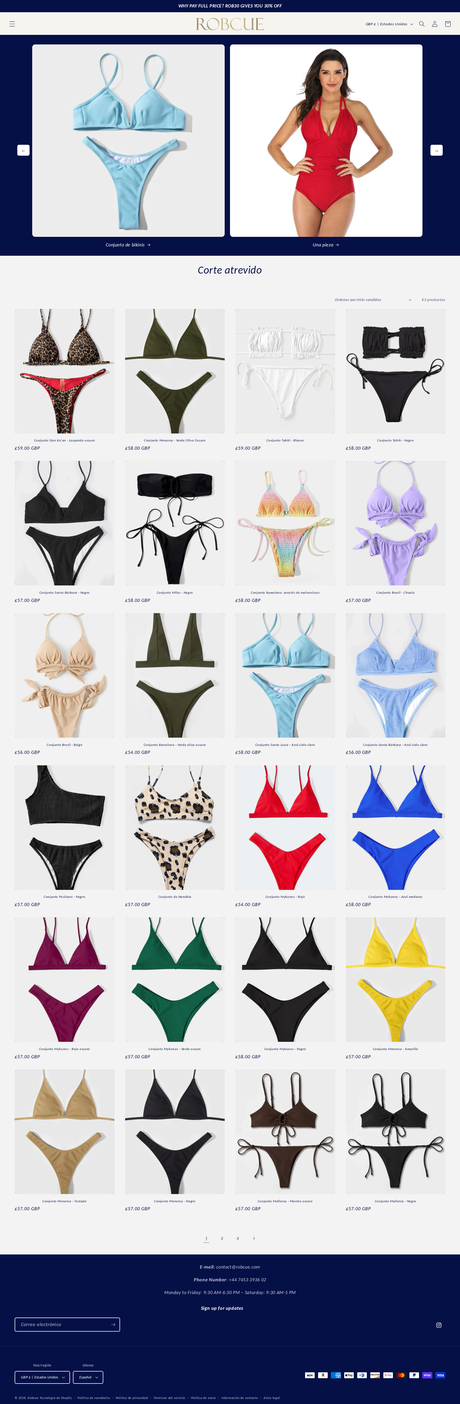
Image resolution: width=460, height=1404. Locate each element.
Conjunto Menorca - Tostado (64, 1201)
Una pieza (323, 245)
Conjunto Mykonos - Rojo (285, 897)
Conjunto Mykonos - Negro (285, 1049)
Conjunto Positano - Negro (64, 897)
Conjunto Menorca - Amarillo (395, 1049)
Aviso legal (272, 1398)
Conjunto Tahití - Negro (395, 440)
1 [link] (206, 1238)
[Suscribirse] (113, 1325)
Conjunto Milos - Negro (175, 592)
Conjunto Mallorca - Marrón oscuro (285, 1201)
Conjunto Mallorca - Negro (395, 1201)
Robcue (33, 1398)
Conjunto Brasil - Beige (64, 745)
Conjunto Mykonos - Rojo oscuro (64, 1049)
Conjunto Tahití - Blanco (285, 440)
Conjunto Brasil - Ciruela (395, 592)
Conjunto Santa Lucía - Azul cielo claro (285, 745)
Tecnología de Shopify (56, 1398)
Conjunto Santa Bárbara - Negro (64, 592)
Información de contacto (239, 1398)
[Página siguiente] (253, 1238)
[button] (12, 24)
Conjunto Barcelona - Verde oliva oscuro (175, 745)
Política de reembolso (93, 1398)
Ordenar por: (346, 299)
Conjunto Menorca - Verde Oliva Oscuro (175, 440)
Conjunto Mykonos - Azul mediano (395, 897)
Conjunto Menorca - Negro (174, 1201)
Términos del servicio (169, 1398)
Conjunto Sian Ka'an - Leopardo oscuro (64, 440)
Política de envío (203, 1398)
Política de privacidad (132, 1398)
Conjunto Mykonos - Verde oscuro (175, 1049)
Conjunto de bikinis (125, 245)
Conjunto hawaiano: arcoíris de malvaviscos (285, 592)
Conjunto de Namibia (174, 897)
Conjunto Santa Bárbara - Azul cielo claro (395, 745)
